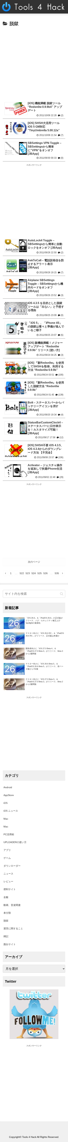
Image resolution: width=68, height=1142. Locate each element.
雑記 (5, 936)
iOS (5, 803)
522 (22, 573)
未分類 (7, 912)
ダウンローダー (12, 865)
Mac (5, 818)
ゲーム (7, 858)
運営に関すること (13, 928)
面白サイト (9, 944)
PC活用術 (8, 834)
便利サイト (9, 889)
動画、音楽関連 (12, 905)
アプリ (7, 850)
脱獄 (5, 920)
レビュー (8, 881)
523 (28, 573)
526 (45, 573)
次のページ (34, 561)
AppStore (8, 795)
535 (57, 573)
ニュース (8, 873)
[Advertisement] (34, 63)
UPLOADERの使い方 (15, 842)
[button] (62, 594)
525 (39, 573)
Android (7, 787)
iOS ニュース (10, 810)
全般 (5, 897)
